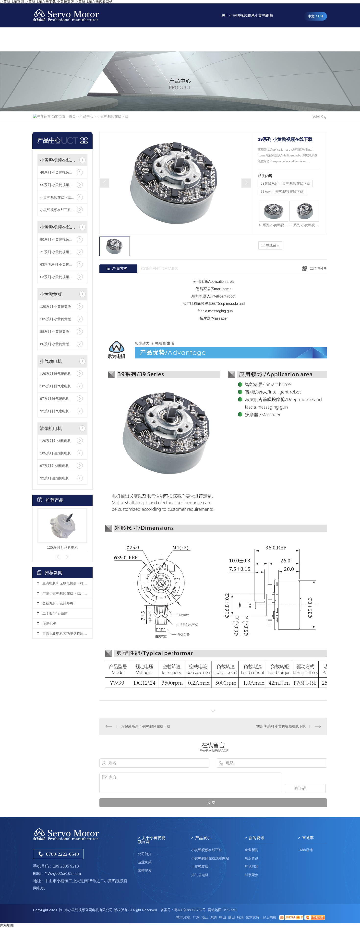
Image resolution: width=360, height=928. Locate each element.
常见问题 (251, 867)
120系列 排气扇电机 (55, 374)
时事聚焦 (251, 875)
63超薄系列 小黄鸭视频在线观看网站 (62, 264)
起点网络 (269, 917)
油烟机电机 (51, 428)
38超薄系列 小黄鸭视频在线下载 (281, 726)
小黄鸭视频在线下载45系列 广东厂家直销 (62, 210)
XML (234, 910)
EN (320, 16)
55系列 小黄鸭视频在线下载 (61, 185)
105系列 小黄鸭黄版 (55, 319)
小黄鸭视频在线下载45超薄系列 (62, 197)
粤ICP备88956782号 (190, 910)
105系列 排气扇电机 (55, 386)
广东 (196, 917)
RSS (226, 910)
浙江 (205, 917)
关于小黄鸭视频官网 (234, 20)
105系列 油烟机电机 (55, 453)
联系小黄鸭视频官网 (260, 20)
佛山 (231, 917)
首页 (72, 116)
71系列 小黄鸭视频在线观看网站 (62, 252)
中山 (222, 917)
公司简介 (145, 854)
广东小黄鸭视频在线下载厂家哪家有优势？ (64, 593)
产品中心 (183, 39)
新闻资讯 (209, 39)
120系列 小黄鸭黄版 (55, 307)
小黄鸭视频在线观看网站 (58, 227)
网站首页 (157, 39)
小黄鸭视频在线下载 (112, 116)
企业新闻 (251, 850)
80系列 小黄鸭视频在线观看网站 (62, 239)
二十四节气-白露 (55, 613)
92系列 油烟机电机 (54, 478)
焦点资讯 (251, 858)
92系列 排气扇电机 (54, 411)
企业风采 (145, 862)
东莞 (213, 917)
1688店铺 (305, 850)
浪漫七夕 (49, 623)
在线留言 (286, 39)
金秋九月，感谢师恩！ (59, 603)
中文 (311, 16)
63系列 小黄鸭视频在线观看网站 (62, 277)
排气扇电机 (51, 361)
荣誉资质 (145, 870)
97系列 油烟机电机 (54, 466)
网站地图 (215, 910)
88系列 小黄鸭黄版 (54, 331)
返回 (316, 116)
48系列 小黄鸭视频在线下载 (61, 172)
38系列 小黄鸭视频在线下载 (282, 191)
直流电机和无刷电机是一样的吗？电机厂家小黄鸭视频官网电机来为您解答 (64, 583)
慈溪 (240, 917)
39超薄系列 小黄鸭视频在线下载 (285, 183)
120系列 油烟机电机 (55, 441)
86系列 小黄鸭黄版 (54, 344)
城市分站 (183, 917)
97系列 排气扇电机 (54, 399)
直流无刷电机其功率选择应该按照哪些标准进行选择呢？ (64, 633)
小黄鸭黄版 (51, 294)
